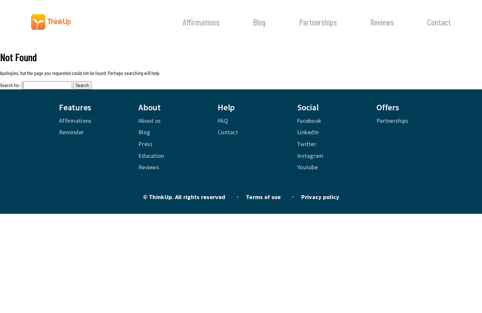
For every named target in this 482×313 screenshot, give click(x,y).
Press (145, 144)
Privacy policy (320, 197)
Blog (259, 22)
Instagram (310, 155)
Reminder (71, 132)
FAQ (223, 120)
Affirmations (201, 22)
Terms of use (263, 197)
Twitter (306, 144)
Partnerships (318, 22)
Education (151, 155)
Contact (439, 22)
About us (149, 120)
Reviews (382, 22)
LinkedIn (308, 132)
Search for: (10, 85)
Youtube (307, 167)
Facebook (309, 120)
